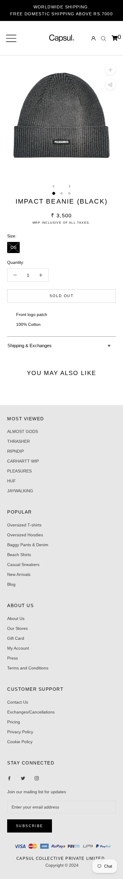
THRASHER (18, 441)
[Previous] (53, 186)
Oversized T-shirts (24, 525)
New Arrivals (18, 574)
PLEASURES (19, 471)
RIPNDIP (15, 451)
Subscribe (29, 826)
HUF (11, 480)
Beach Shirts (19, 554)
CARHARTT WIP (23, 461)
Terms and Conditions (27, 668)
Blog (11, 584)
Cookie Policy (20, 741)
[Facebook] (9, 777)
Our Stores (17, 628)
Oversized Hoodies (25, 534)
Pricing (13, 722)
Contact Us (17, 702)
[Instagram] (23, 777)
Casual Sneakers (23, 564)
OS (13, 247)
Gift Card (15, 638)
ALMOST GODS (22, 431)
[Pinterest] (37, 777)
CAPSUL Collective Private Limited (62, 858)
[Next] (69, 186)
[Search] (103, 38)
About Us (15, 618)
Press (12, 658)
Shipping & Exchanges (29, 345)
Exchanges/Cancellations (31, 712)
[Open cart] (115, 38)
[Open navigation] (11, 38)
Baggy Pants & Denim (27, 544)
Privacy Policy (20, 731)
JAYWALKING (20, 490)
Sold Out (61, 296)
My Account (18, 648)
